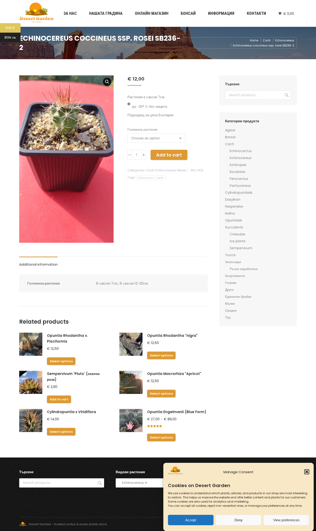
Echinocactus (241, 151)
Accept (190, 520)
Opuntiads (233, 220)
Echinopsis (238, 165)
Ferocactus (239, 178)
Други (229, 289)
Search (286, 95)
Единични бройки (238, 296)
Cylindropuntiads (238, 192)
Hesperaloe (234, 206)
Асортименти (235, 275)
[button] (306, 472)
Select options (61, 361)
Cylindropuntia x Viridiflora (71, 411)
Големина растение (142, 129)
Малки (181, 170)
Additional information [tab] (38, 264)
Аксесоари (233, 262)
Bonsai (230, 137)
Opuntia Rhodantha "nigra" (172, 335)
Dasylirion (232, 199)
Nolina (230, 213)
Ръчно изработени (244, 269)
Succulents (234, 227)
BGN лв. (13, 37)
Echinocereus (165, 170)
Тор (228, 317)
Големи (230, 282)
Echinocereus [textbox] (133, 482)
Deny (239, 520)
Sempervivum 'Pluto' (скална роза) (73, 376)
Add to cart (169, 155)
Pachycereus (240, 185)
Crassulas (237, 234)
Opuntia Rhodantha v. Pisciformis (67, 338)
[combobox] (158, 483)
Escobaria (237, 171)
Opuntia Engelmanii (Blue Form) (176, 411)
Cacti (150, 170)
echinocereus (145, 177)
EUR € (13, 28)
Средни (231, 310)
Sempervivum (241, 248)
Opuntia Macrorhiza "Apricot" (174, 373)
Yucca (230, 255)
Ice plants (237, 241)
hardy (160, 177)
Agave (230, 130)
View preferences (286, 520)
